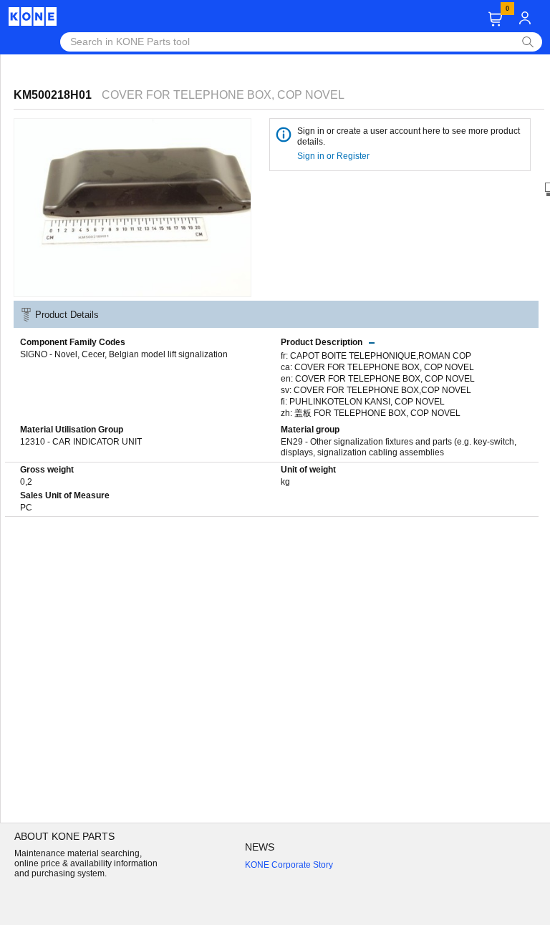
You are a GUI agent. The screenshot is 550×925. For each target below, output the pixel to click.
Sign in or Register (334, 156)
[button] (495, 18)
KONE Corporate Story (289, 865)
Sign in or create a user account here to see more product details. (408, 136)
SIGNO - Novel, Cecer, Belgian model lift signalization (124, 354)
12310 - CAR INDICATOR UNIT (81, 442)
